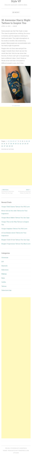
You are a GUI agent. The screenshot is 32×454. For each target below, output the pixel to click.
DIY (2, 261)
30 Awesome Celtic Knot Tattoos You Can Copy (7, 191)
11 (24, 141)
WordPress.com (23, 450)
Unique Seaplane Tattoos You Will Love (14, 228)
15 (4, 143)
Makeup (4, 274)
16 (6, 143)
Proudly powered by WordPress (16, 448)
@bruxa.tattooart (17, 105)
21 (18, 143)
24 (25, 143)
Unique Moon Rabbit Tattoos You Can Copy (15, 217)
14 (2, 143)
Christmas (4, 257)
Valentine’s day (6, 290)
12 (26, 141)
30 (12, 146)
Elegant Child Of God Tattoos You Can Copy (15, 240)
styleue (16, 452)
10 (22, 141)
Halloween (5, 270)
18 (11, 143)
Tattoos (11, 149)
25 (27, 143)
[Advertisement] (16, 123)
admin (15, 26)
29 (9, 146)
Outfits (3, 282)
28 (7, 146)
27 (4, 146)
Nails (3, 278)
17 (8, 143)
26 (2, 146)
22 (20, 143)
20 (16, 143)
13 (29, 141)
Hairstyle (4, 266)
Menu (16, 12)
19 (13, 143)
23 (23, 143)
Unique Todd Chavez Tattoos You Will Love (15, 206)
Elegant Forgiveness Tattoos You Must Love (15, 244)
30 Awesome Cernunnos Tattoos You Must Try (24, 191)
